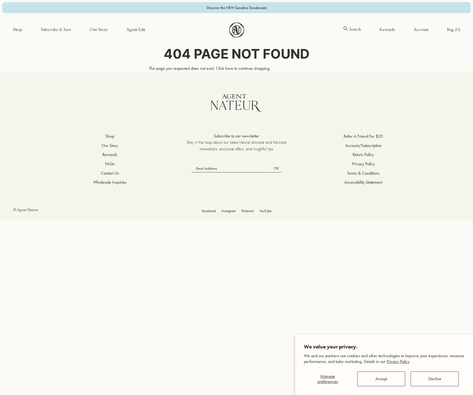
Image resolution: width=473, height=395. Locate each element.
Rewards (387, 30)
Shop (17, 30)
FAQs (110, 164)
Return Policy (363, 154)
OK (276, 168)
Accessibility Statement (363, 182)
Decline (434, 379)
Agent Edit (135, 30)
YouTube (265, 210)
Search (355, 30)
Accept (381, 379)
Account (421, 30)
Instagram (228, 210)
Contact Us (110, 173)
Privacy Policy (398, 361)
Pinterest (247, 210)
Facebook (209, 210)
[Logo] (236, 30)
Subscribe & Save (56, 30)
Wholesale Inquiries (109, 182)
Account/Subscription (363, 145)
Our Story (99, 30)
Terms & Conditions (363, 173)
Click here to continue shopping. (243, 68)
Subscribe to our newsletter (236, 136)
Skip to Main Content (30, 21)
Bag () (453, 30)
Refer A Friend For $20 (363, 136)
